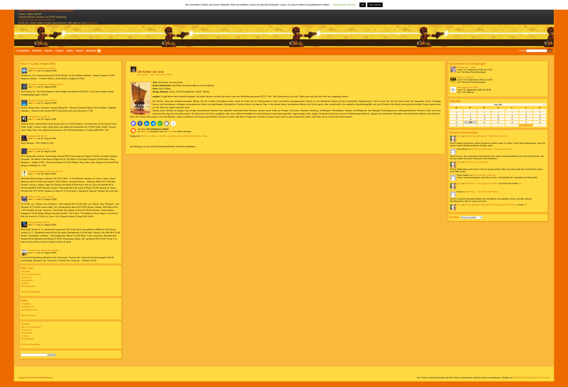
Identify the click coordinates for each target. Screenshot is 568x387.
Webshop (145, 131)
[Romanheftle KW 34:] (24, 138)
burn (34, 174)
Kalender (455, 101)
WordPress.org (28, 315)
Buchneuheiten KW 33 (38, 222)
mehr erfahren (375, 5)
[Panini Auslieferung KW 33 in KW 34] (24, 173)
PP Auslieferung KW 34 (39, 117)
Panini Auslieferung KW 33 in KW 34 (45, 171)
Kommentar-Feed (29, 310)
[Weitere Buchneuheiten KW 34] (24, 102)
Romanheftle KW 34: (38, 136)
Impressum (26, 277)
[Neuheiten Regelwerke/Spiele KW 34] (24, 86)
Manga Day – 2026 (466, 67)
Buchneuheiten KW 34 (38, 149)
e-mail (170, 131)
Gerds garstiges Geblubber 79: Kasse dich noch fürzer (490, 204)
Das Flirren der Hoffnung (476, 162)
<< (452, 104)
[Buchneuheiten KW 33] (24, 224)
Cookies (25, 283)
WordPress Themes (540, 377)
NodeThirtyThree (521, 377)
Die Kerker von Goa (151, 71)
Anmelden (26, 304)
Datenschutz (27, 280)
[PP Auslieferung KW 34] (24, 119)
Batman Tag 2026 (465, 77)
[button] (133, 123)
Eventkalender (28, 286)
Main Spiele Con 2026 (467, 87)
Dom (34, 87)
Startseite (25, 271)
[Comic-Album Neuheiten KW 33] (24, 252)
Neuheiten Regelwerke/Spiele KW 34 (45, 84)
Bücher (144, 136)
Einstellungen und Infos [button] (344, 4)
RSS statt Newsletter (30, 292)
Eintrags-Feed (27, 307)
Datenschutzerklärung (41, 377)
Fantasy (153, 136)
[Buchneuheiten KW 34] (24, 151)
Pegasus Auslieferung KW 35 (41, 68)
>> (544, 104)
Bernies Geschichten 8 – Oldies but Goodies (485, 136)
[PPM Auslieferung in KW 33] (24, 199)
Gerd (34, 70)
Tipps (204, 136)
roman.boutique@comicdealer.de (36, 20)
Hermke (144, 74)
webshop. (92, 22)
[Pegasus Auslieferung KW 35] (24, 70)
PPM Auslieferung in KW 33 (41, 197)
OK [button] (362, 5)
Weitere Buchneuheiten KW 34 (42, 100)
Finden (522, 50)
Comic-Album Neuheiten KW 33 (43, 250)
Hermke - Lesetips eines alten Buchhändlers (180, 136)
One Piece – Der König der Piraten (481, 183)
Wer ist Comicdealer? (31, 274)
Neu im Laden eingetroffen (38, 63)
